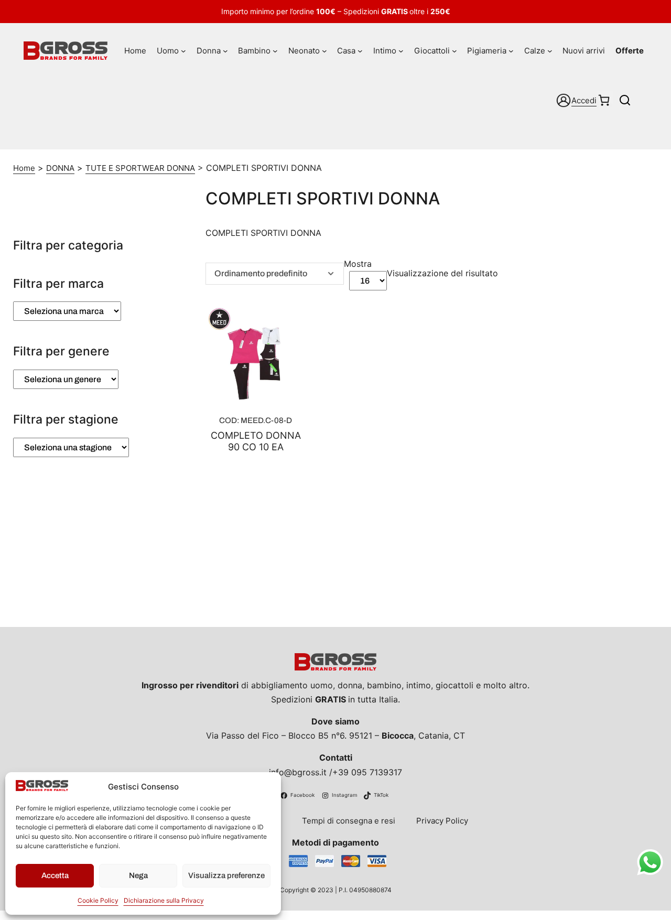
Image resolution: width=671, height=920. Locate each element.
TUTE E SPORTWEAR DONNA (140, 168)
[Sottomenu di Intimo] (401, 50)
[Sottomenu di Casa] (360, 50)
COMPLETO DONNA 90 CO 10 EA (256, 441)
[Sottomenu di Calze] (550, 50)
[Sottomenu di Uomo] (183, 50)
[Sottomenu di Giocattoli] (454, 50)
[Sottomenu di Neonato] (324, 50)
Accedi (584, 100)
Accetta (55, 875)
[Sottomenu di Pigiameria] (511, 50)
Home (24, 168)
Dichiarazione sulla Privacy (164, 900)
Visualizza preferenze (226, 875)
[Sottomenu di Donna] (225, 50)
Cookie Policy (98, 900)
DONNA (60, 168)
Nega (138, 875)
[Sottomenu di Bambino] (275, 50)
